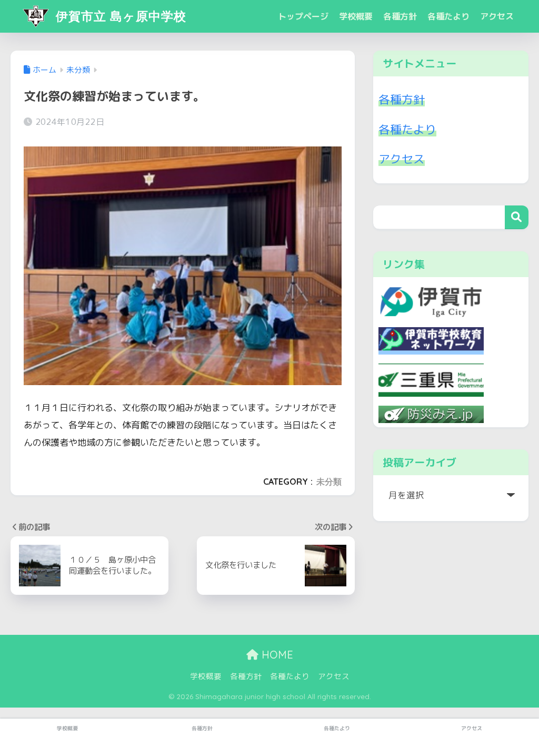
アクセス (497, 16)
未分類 (329, 481)
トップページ (303, 16)
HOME (275, 654)
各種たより (448, 16)
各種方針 (400, 16)
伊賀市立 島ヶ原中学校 (119, 16)
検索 (516, 217)
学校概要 (356, 16)
